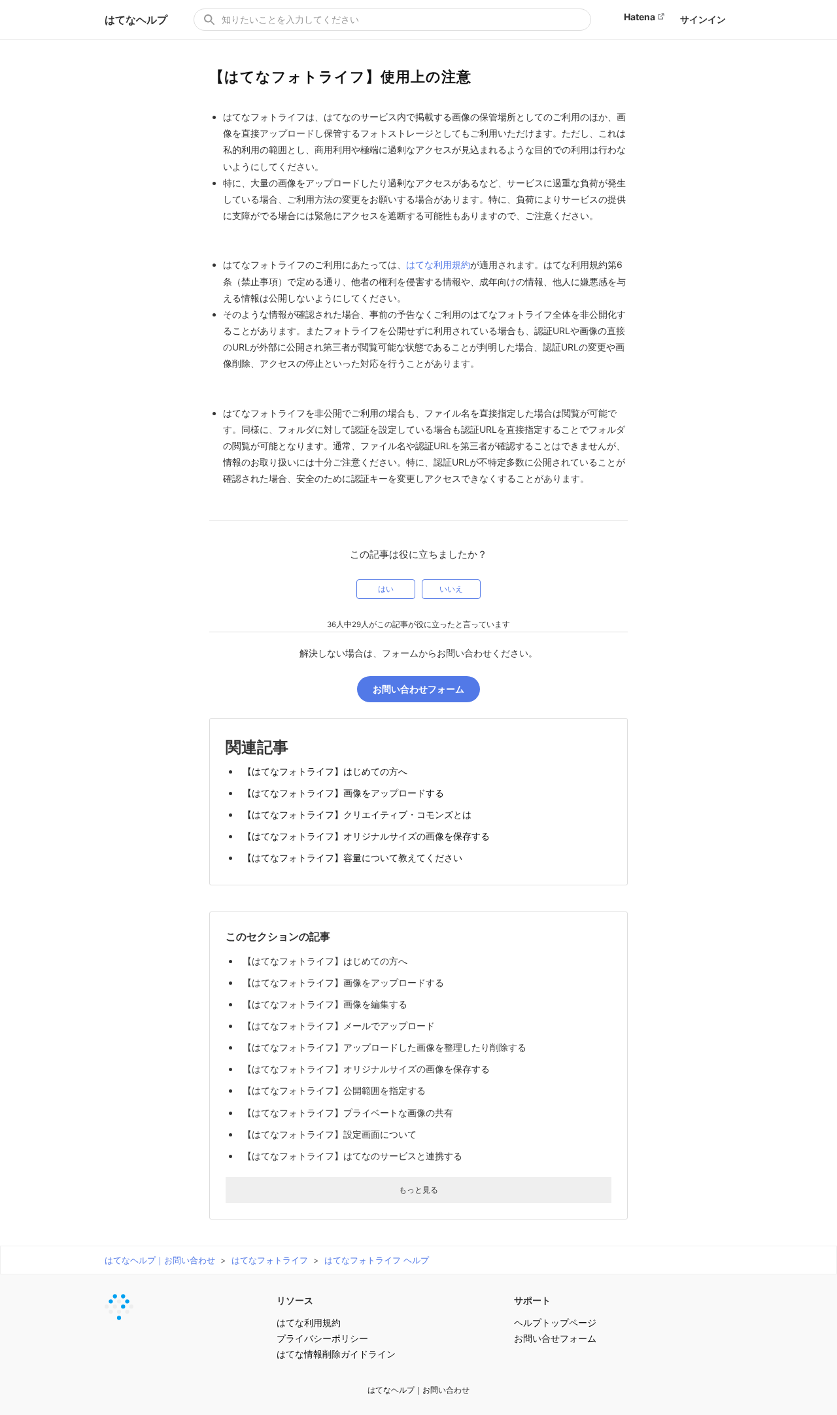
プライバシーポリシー (322, 1338)
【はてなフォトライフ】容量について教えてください (352, 857)
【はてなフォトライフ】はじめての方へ (325, 771)
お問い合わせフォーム (418, 688)
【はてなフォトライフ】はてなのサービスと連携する (352, 1155)
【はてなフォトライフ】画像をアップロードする (343, 792)
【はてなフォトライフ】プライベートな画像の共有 (348, 1112)
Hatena (639, 16)
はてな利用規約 (438, 264)
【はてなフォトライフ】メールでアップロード (339, 1025)
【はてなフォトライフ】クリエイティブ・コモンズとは (357, 814)
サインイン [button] (703, 19)
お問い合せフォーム (555, 1338)
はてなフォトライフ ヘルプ (376, 1260)
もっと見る (418, 1190)
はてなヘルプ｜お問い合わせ (160, 1260)
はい (386, 589)
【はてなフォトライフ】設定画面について (330, 1134)
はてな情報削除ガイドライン (336, 1353)
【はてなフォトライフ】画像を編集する (325, 1004)
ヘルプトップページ (555, 1322)
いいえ (451, 589)
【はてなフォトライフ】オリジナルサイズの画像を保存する (366, 836)
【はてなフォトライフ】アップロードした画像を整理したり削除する (384, 1047)
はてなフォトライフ (269, 1260)
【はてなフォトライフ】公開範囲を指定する (334, 1090)
